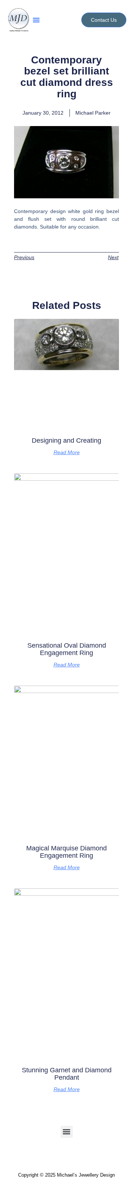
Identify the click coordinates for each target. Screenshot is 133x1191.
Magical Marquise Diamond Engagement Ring (66, 852)
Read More (67, 452)
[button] (36, 19)
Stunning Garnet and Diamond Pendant (67, 1073)
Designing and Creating (66, 440)
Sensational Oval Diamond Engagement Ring (66, 649)
